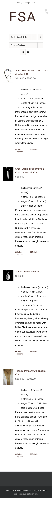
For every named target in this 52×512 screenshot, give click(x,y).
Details (34, 149)
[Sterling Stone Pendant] (8, 275)
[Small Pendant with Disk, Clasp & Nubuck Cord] (8, 76)
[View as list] (28, 52)
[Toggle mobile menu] (46, 9)
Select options (20, 150)
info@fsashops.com (26, 2)
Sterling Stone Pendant (27, 271)
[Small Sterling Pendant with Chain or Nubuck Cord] (8, 174)
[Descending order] (40, 37)
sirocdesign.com (31, 494)
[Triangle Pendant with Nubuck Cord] (8, 377)
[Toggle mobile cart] (46, 12)
